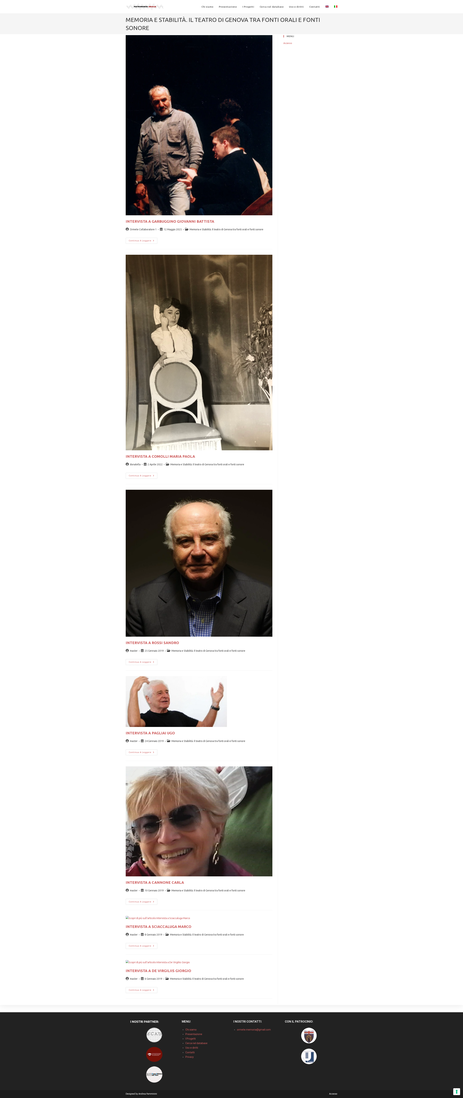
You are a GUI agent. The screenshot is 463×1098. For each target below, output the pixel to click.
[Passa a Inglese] (327, 6)
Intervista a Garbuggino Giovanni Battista (170, 221)
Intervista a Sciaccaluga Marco (158, 926)
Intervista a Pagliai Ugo (150, 733)
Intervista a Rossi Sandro (152, 643)
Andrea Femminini (148, 1094)
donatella (135, 464)
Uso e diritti (191, 1047)
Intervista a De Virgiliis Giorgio (158, 971)
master (134, 650)
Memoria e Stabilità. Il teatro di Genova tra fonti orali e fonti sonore (226, 229)
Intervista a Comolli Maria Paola (160, 456)
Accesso (287, 43)
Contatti (190, 1052)
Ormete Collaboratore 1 (143, 229)
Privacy (189, 1056)
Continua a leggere (143, 240)
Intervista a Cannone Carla (155, 882)
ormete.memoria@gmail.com (254, 1029)
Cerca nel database (196, 1043)
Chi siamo (191, 1029)
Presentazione (193, 1034)
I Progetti (190, 1038)
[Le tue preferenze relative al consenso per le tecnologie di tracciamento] (456, 1091)
